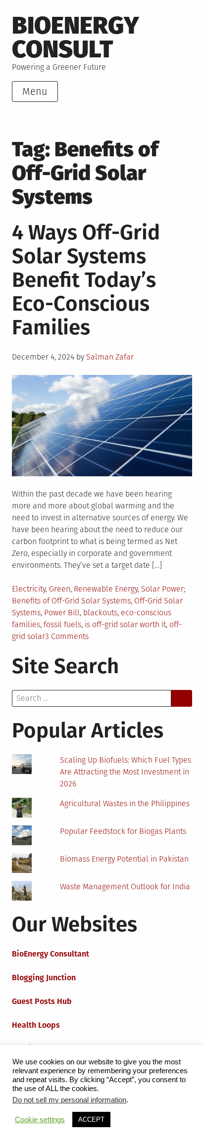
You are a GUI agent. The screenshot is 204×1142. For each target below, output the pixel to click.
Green (59, 589)
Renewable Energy (106, 589)
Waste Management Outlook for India (125, 886)
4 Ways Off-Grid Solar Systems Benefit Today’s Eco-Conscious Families (86, 280)
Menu (35, 91)
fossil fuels (62, 624)
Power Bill (62, 612)
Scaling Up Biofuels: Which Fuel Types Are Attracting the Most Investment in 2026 (125, 771)
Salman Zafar (110, 357)
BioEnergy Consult (75, 37)
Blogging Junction (44, 977)
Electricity (29, 589)
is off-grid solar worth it (125, 624)
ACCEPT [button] (91, 1119)
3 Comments (67, 636)
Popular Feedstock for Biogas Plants (123, 831)
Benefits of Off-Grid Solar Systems (71, 600)
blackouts (100, 612)
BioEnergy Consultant (50, 954)
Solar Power (162, 589)
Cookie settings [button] (40, 1120)
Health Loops (36, 1025)
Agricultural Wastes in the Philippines (125, 803)
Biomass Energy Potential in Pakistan (124, 859)
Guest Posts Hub (42, 1001)
